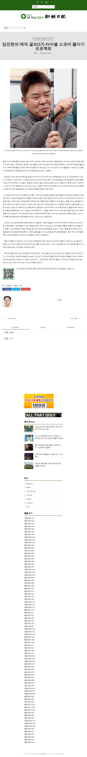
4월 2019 (27, 710)
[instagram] (42, 2)
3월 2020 (27, 680)
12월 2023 (28, 569)
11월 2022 (27, 605)
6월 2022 (27, 613)
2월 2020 (27, 683)
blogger (15, 327)
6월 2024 (27, 553)
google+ (26, 289)
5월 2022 (27, 615)
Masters (30, 484)
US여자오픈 (31, 491)
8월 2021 (27, 640)
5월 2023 (27, 588)
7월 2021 (27, 642)
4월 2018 (27, 742)
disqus (43, 327)
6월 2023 (27, 586)
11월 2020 (27, 659)
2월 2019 (27, 715)
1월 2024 (27, 567)
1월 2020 (27, 686)
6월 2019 (27, 704)
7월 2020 (27, 669)
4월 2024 (27, 559)
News (45, 39)
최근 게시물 (11, 318)
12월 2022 (28, 602)
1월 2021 (27, 653)
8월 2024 (27, 548)
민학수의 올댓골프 (41, 754)
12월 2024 (28, 537)
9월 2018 (27, 729)
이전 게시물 (73, 318)
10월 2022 (28, 607)
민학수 (36, 53)
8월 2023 (27, 580)
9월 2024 (27, 545)
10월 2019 (28, 694)
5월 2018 (27, 740)
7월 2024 (27, 551)
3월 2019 (27, 713)
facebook (8, 289)
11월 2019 (27, 691)
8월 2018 (27, 731)
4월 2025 (27, 526)
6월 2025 (27, 521)
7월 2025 (27, 518)
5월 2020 (27, 675)
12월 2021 (28, 629)
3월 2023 (27, 594)
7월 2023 (27, 583)
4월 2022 (27, 618)
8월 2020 (27, 667)
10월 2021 (28, 634)
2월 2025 (27, 532)
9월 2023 (27, 578)
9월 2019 (27, 696)
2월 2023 (27, 596)
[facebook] (37, 2)
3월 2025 (27, 529)
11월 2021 (27, 632)
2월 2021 (27, 650)
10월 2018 (28, 726)
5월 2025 (27, 524)
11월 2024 (27, 540)
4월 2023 (27, 591)
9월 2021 (27, 637)
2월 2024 (27, 564)
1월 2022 (27, 626)
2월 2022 (27, 623)
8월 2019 (27, 699)
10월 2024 (28, 542)
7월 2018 (27, 734)
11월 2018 (27, 723)
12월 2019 (28, 688)
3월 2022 (27, 621)
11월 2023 (27, 572)
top (51, 39)
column (37, 39)
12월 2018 (28, 721)
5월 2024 (27, 556)
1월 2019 (27, 718)
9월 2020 (27, 664)
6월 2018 (27, 737)
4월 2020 (27, 677)
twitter (17, 289)
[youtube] (46, 2)
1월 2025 (27, 534)
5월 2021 (27, 645)
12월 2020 (28, 656)
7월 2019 (27, 702)
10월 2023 (28, 575)
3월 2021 (27, 648)
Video (29, 499)
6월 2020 (27, 672)
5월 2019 (27, 707)
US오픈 (30, 495)
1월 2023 (27, 599)
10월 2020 (28, 661)
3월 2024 (27, 561)
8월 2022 (27, 610)
